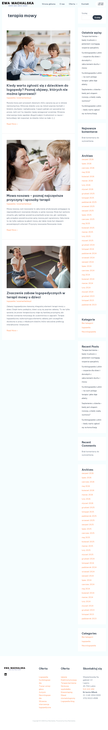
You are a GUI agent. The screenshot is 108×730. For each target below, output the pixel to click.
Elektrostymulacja (69, 680)
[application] (76, 4)
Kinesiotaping (66, 692)
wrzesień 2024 (88, 257)
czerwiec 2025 (88, 219)
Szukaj (84, 13)
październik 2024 (89, 253)
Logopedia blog (67, 701)
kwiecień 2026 (88, 176)
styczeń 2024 (87, 292)
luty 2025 (86, 236)
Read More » (12, 123)
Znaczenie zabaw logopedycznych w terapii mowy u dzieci (36, 295)
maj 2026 (86, 172)
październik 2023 (89, 304)
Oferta (72, 4)
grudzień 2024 (88, 245)
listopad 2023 (88, 300)
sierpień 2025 (88, 210)
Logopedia (43, 677)
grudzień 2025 (88, 193)
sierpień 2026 (88, 159)
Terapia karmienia (68, 683)
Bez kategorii (87, 323)
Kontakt (85, 4)
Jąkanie (64, 677)
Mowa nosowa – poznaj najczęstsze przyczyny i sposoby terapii (35, 198)
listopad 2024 (88, 249)
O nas (62, 4)
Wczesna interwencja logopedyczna (45, 704)
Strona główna (48, 4)
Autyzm (42, 692)
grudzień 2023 (88, 296)
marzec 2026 (87, 180)
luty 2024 (86, 287)
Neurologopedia (89, 331)
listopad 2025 (88, 198)
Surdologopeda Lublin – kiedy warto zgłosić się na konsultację (91, 110)
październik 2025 (89, 202)
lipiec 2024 (86, 266)
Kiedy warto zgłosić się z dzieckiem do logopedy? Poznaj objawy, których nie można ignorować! (37, 89)
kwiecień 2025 (88, 228)
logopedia (11, 98)
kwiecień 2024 (88, 279)
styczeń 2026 (87, 189)
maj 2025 (86, 223)
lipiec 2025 (86, 215)
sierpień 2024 (88, 262)
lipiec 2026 (86, 163)
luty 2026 (86, 185)
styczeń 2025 (87, 240)
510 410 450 (88, 689)
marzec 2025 (87, 232)
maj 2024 (86, 274)
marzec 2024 (87, 283)
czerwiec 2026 (88, 168)
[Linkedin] (5, 674)
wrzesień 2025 (88, 206)
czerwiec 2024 (88, 270)
